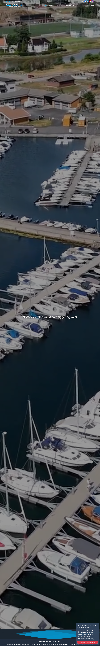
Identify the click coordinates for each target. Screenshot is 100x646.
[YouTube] (90, 1)
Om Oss (75, 5)
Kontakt (82, 5)
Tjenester (59, 5)
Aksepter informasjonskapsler (88, 642)
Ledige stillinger (90, 5)
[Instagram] (93, 1)
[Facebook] (85, 1)
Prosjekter (68, 5)
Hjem (45, 5)
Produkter (51, 5)
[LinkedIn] (88, 1)
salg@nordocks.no (15, 1)
